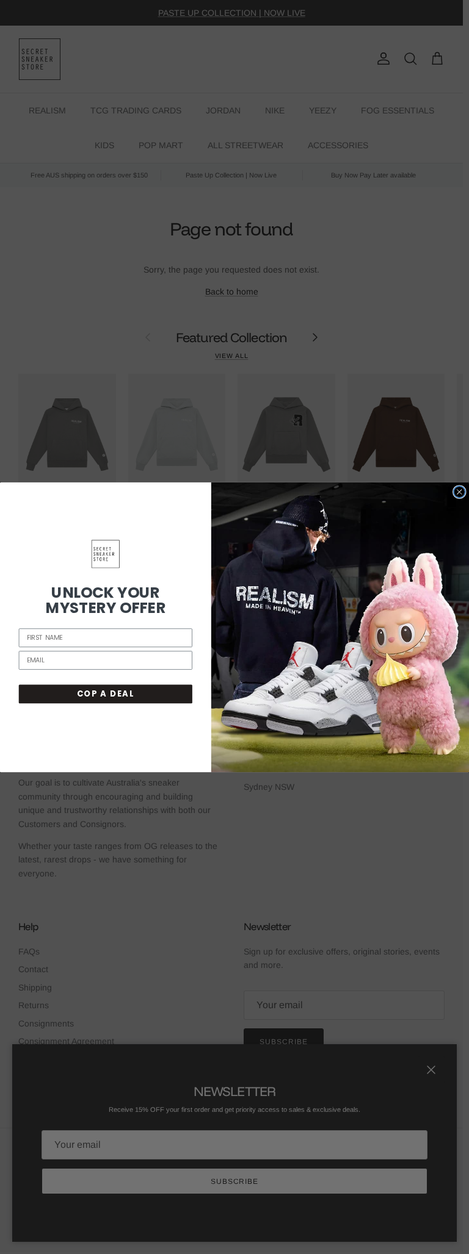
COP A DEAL (105, 693)
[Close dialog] (459, 492)
